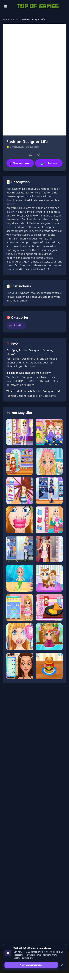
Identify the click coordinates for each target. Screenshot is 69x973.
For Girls (15, 19)
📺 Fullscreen (49, 163)
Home (6, 19)
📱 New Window (19, 163)
